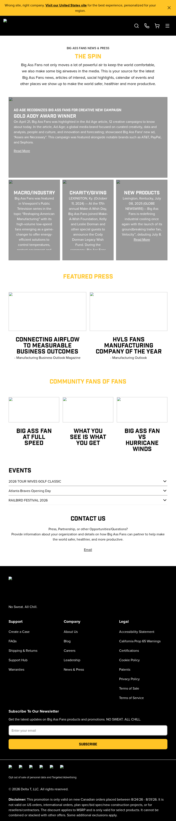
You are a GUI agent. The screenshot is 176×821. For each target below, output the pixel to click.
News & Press (74, 669)
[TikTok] (52, 767)
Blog (67, 641)
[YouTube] (42, 767)
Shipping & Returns (23, 650)
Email (88, 549)
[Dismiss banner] (169, 7)
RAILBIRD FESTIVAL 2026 (28, 500)
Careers (69, 650)
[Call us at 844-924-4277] (147, 25)
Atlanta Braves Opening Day (30, 490)
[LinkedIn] (31, 767)
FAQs (13, 641)
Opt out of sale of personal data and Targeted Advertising (42, 777)
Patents (124, 669)
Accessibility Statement (136, 631)
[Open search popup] (136, 26)
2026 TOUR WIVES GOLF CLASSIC (35, 481)
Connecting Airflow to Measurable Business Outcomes (47, 345)
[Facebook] (11, 767)
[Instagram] (21, 767)
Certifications (129, 650)
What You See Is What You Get (88, 436)
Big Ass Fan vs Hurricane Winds (142, 439)
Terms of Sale (129, 688)
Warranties (16, 669)
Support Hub (18, 660)
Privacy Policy (129, 678)
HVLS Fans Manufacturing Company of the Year (129, 345)
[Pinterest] (62, 767)
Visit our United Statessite (66, 5)
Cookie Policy (129, 660)
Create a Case (19, 631)
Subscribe (88, 744)
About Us (71, 631)
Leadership (72, 660)
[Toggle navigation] (167, 26)
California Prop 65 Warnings (140, 641)
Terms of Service (131, 697)
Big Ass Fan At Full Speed (34, 436)
